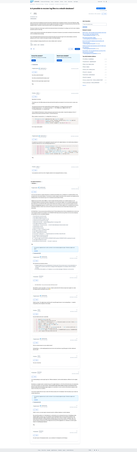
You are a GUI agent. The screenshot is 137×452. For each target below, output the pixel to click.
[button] (102, 14)
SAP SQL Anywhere (33, 18)
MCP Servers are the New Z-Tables (89, 37)
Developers (57, 1)
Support (64, 450)
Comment (59, 60)
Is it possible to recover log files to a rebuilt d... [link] (61, 4)
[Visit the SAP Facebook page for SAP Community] (92, 450)
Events (65, 1)
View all (84, 85)
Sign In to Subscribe (101, 8)
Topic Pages (76, 1)
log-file (32, 44)
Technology (46, 4)
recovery (35, 44)
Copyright (48, 450)
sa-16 (38, 44)
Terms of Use (43, 450)
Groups (52, 1)
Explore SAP (100, 1)
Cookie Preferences (70, 450)
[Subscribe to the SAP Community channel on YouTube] (96, 450)
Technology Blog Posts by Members (90, 38)
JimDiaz (35, 13)
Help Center (70, 1)
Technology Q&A (51, 4)
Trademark (60, 450)
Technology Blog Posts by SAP (89, 35)
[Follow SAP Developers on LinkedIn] (98, 450)
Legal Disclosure (54, 450)
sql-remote (42, 44)
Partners (61, 1)
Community (36, 1)
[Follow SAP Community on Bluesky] (94, 450)
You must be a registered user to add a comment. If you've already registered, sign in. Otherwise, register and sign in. (54, 248)
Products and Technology (45, 1)
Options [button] (106, 8)
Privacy (39, 450)
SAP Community (32, 4)
